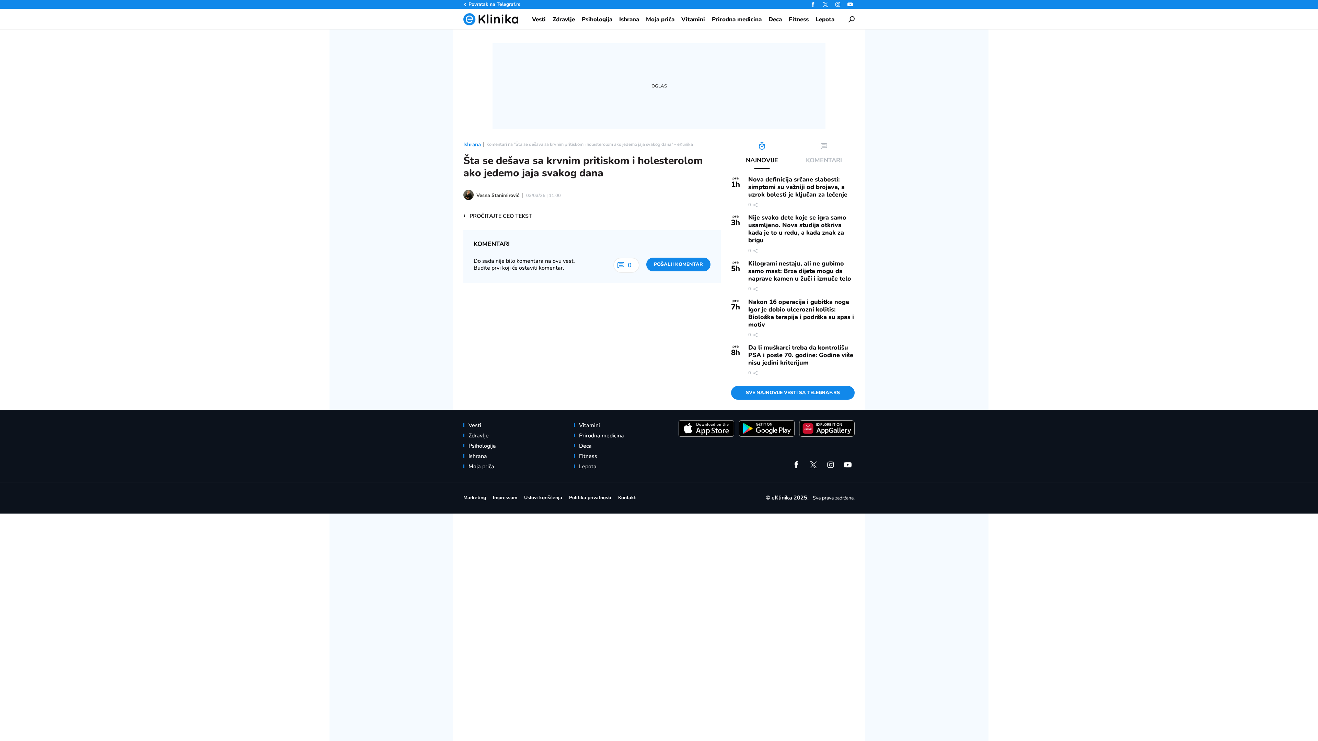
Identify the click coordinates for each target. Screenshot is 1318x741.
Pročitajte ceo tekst (497, 216)
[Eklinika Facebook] (813, 4)
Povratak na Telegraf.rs (494, 4)
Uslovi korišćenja (543, 497)
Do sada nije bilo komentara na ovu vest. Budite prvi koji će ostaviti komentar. (524, 264)
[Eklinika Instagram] (837, 4)
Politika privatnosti (590, 497)
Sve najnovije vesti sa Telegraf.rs (793, 392)
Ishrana (472, 144)
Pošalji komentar (678, 264)
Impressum (505, 497)
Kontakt (627, 497)
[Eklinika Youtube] (850, 4)
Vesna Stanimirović (497, 195)
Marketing (474, 497)
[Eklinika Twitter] (825, 4)
